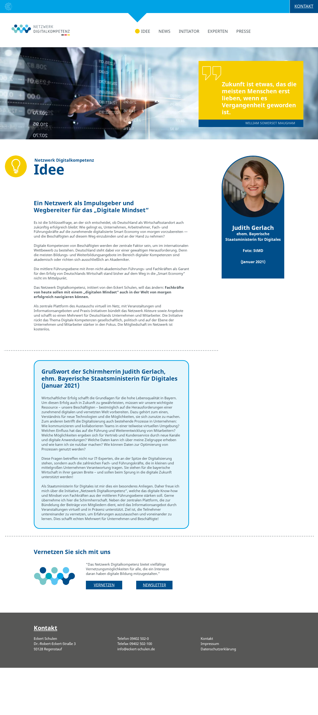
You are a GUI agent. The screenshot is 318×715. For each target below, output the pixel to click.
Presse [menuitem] (243, 31)
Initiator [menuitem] (189, 31)
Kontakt (303, 6)
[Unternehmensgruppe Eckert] (9, 7)
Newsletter (154, 584)
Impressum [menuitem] (210, 643)
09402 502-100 (140, 643)
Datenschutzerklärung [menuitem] (218, 649)
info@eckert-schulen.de (136, 649)
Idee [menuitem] (145, 31)
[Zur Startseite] (35, 26)
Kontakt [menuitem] (207, 638)
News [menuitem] (164, 31)
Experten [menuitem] (218, 31)
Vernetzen (104, 584)
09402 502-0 (139, 638)
